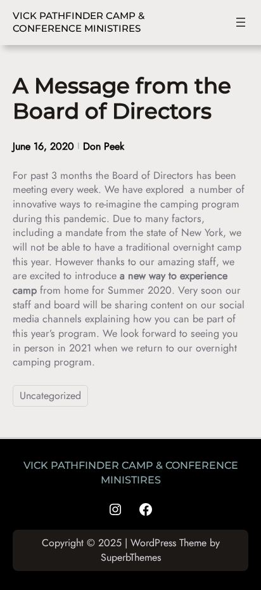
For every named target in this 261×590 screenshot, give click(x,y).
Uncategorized (50, 395)
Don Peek (103, 146)
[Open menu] (240, 22)
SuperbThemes (131, 557)
